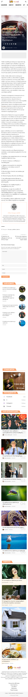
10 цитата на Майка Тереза (12, 479)
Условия (14, 686)
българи (10, 229)
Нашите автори (14, 683)
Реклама (14, 688)
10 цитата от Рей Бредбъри (12, 456)
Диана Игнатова (5, 582)
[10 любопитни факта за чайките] (22, 323)
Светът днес (12, 28)
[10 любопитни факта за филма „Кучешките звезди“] (22, 289)
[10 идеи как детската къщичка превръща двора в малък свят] (14, 624)
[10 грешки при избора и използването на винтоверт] (22, 315)
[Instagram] (14, 403)
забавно (14, 229)
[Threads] (14, 406)
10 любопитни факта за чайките (14, 550)
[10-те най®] (14, 1)
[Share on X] (7, 44)
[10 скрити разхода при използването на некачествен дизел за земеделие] (22, 298)
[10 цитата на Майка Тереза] (14, 470)
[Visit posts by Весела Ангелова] (3, 458)
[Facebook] (14, 396)
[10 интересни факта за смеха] (14, 571)
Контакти (14, 685)
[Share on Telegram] (13, 44)
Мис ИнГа (6, 529)
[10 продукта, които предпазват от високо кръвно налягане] (14, 592)
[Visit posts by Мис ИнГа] (3, 529)
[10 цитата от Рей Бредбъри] (14, 446)
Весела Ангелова (7, 458)
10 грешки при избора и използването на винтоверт (9, 314)
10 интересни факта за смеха (12, 580)
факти (18, 229)
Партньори (14, 690)
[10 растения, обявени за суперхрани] (14, 650)
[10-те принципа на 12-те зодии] (14, 518)
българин (4, 106)
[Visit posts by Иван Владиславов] (3, 47)
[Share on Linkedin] (11, 44)
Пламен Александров (7, 640)
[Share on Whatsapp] (9, 44)
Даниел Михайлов (5, 663)
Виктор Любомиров (8, 434)
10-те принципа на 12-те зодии (13, 527)
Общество (5, 28)
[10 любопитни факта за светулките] (14, 493)
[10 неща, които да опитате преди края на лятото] (22, 306)
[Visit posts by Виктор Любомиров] (3, 434)
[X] (14, 400)
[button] (2, 1)
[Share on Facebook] (5, 44)
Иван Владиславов (9, 47)
